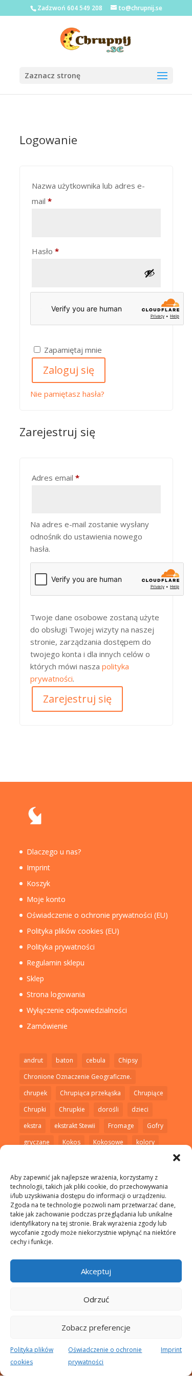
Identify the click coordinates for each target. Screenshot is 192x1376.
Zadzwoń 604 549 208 (69, 8)
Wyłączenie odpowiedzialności (77, 1010)
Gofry (155, 1125)
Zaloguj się (68, 370)
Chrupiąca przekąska (90, 1093)
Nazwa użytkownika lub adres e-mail (88, 193)
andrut (33, 1060)
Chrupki (35, 1109)
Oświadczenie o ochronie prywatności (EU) (97, 915)
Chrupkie (72, 1109)
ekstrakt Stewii (74, 1125)
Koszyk (38, 883)
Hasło (65, 250)
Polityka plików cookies (31, 1355)
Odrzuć (96, 1299)
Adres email (75, 477)
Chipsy (128, 1060)
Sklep (35, 978)
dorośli (108, 1109)
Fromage (121, 1125)
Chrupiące (148, 1093)
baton (64, 1060)
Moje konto (46, 899)
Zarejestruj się (77, 699)
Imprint (171, 1349)
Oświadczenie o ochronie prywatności (105, 1355)
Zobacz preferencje (96, 1327)
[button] (177, 1158)
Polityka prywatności (61, 947)
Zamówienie (47, 1026)
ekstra (32, 1125)
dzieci (140, 1109)
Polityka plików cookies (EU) (73, 931)
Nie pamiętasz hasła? (67, 394)
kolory (145, 1142)
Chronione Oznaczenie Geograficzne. (78, 1076)
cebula (95, 1060)
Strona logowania (56, 994)
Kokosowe (108, 1142)
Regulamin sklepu (55, 962)
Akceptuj (96, 1271)
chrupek (35, 1093)
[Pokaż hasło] (149, 273)
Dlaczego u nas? (54, 851)
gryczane (37, 1142)
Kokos (71, 1142)
